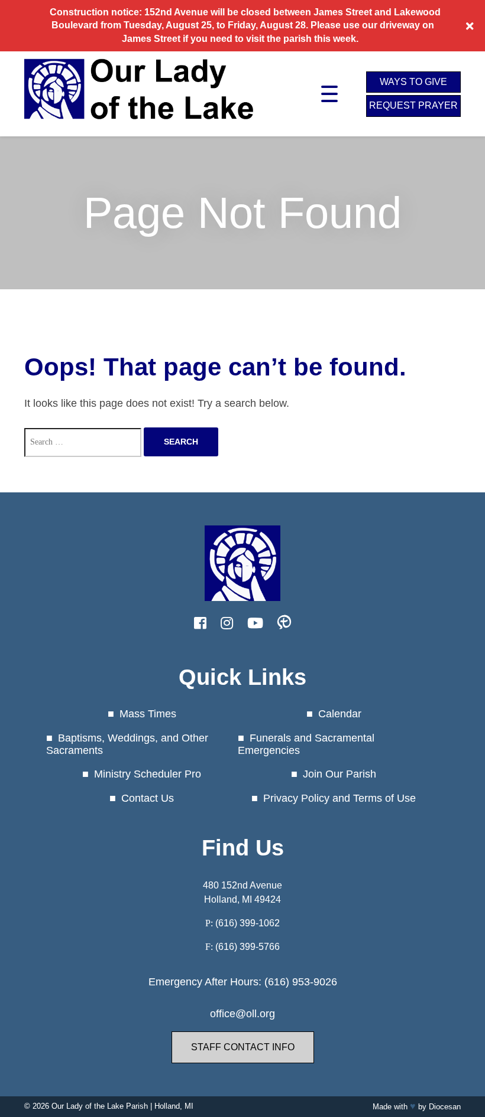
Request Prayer (413, 105)
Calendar (339, 714)
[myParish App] (284, 623)
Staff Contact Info (243, 1047)
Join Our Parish (339, 774)
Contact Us (147, 798)
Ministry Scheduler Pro (147, 774)
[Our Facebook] (200, 623)
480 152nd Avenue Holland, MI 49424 (242, 892)
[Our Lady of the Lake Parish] (139, 127)
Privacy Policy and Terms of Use (339, 798)
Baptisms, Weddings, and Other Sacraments (127, 744)
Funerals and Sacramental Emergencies (306, 744)
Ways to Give (413, 82)
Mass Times (147, 714)
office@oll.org (242, 1014)
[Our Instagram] (227, 623)
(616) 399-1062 (247, 923)
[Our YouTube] (255, 623)
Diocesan (445, 1106)
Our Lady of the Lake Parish (99, 1106)
